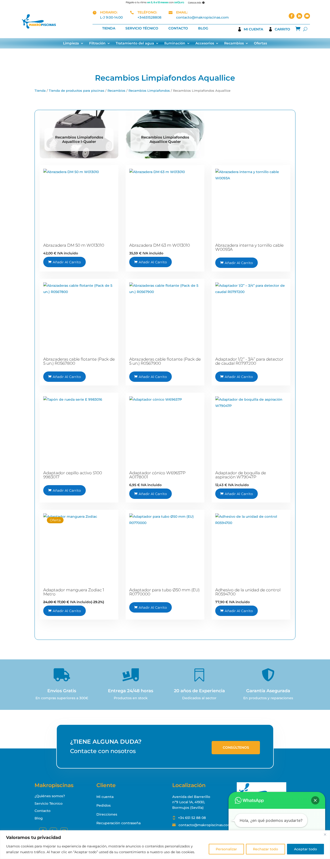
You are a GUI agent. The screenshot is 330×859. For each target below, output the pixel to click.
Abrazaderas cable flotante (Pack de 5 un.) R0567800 (79, 361)
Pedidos (103, 805)
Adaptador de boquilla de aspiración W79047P (240, 474)
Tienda (108, 28)
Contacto (178, 28)
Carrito (282, 29)
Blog (203, 28)
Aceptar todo (305, 849)
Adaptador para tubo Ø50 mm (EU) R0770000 (164, 591)
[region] (165, 844)
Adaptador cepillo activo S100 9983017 (72, 474)
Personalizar (226, 849)
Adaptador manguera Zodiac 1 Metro (73, 591)
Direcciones (106, 814)
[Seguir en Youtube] (307, 16)
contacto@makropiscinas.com (202, 17)
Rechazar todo (265, 849)
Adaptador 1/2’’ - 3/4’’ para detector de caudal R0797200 (249, 361)
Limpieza (71, 43)
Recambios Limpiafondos (149, 90)
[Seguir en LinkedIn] (299, 16)
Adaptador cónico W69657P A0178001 (157, 474)
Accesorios (204, 43)
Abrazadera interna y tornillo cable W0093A (249, 247)
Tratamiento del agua (135, 43)
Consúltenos (236, 747)
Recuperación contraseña (118, 823)
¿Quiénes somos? (50, 796)
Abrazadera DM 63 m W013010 (159, 245)
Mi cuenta (253, 29)
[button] (315, 800)
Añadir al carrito (67, 262)
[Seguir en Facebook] (291, 16)
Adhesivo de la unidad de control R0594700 (247, 591)
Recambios (234, 43)
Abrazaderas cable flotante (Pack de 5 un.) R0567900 (165, 361)
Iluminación (174, 43)
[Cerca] (325, 834)
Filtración (97, 43)
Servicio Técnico (141, 28)
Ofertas (260, 43)
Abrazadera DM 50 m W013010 (73, 245)
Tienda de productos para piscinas (76, 90)
